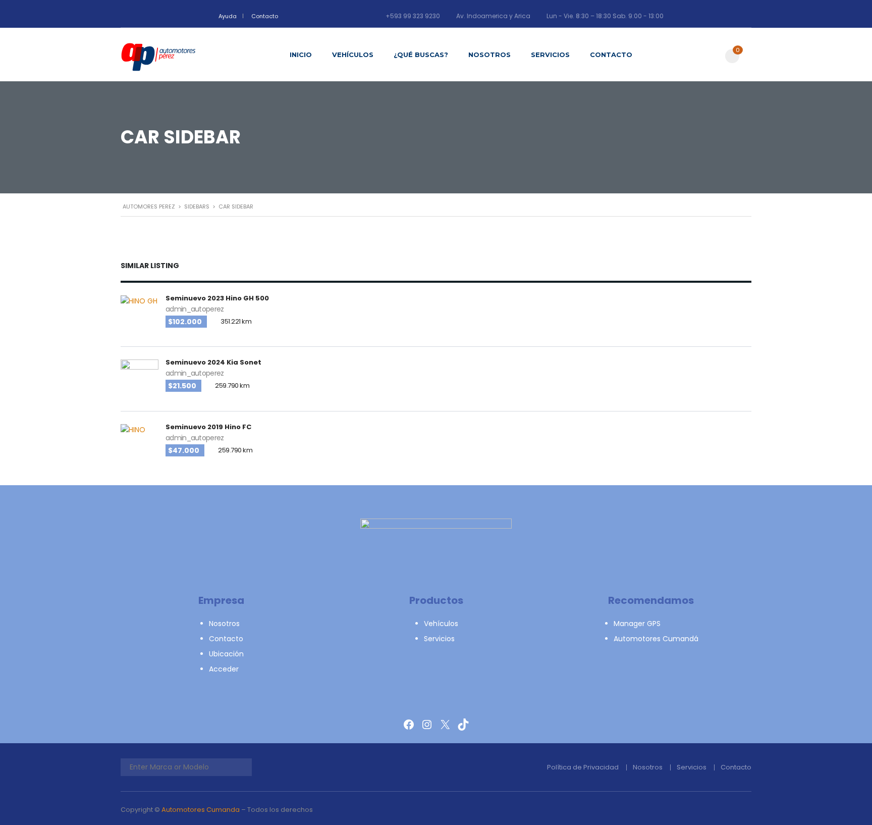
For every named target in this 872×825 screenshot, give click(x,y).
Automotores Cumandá (656, 639)
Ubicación (226, 654)
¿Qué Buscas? (421, 54)
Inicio (301, 54)
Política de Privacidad (583, 767)
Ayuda (228, 16)
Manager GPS (637, 623)
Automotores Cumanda (200, 809)
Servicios (550, 54)
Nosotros (489, 54)
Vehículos (352, 54)
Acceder (224, 669)
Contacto (264, 16)
